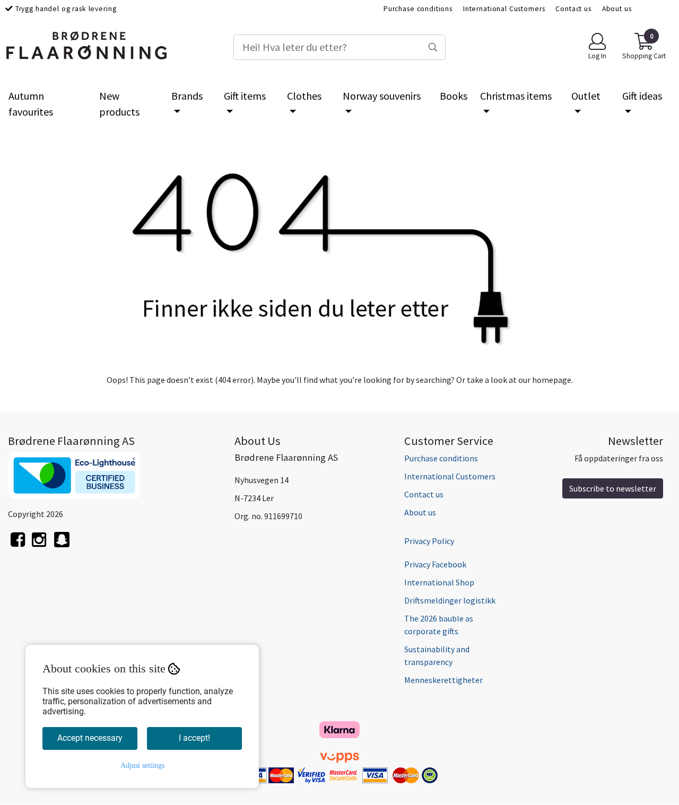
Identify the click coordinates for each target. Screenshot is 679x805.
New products (119, 103)
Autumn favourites (30, 103)
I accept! (194, 738)
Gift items (245, 95)
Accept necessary (90, 738)
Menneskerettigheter (443, 680)
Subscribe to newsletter (612, 488)
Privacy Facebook (435, 564)
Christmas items (516, 95)
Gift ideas (642, 95)
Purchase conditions (418, 8)
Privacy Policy (429, 541)
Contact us (573, 8)
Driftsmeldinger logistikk (449, 600)
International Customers (504, 8)
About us (617, 8)
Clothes (304, 95)
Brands (187, 95)
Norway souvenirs (382, 95)
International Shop (439, 582)
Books (453, 95)
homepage (551, 379)
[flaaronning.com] (61, 545)
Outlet (585, 95)
